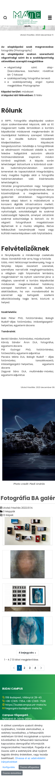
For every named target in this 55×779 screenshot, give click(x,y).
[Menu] (50, 18)
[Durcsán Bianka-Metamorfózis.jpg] (27, 597)
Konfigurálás (9, 767)
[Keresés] (5, 18)
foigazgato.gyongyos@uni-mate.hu (26, 712)
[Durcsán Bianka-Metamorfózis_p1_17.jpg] (27, 631)
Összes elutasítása (12, 773)
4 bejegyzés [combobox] (26, 652)
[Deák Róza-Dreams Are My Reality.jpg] (27, 531)
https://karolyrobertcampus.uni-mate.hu (25, 706)
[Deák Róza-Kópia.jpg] (27, 564)
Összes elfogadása (29, 767)
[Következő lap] (41, 668)
